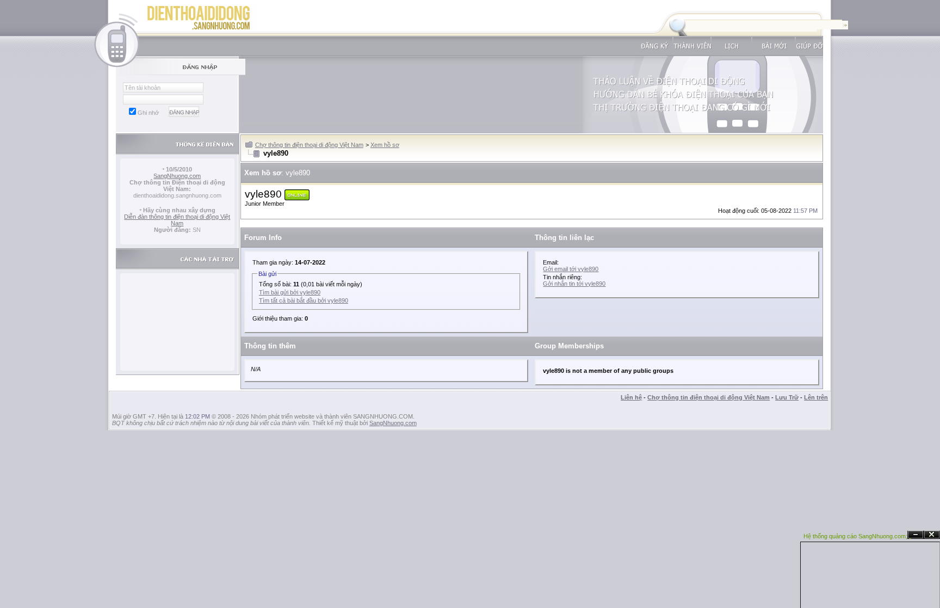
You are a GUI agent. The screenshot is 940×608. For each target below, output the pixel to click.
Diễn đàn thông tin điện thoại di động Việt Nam (177, 219)
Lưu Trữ (787, 397)
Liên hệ (631, 397)
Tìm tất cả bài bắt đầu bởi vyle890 (303, 300)
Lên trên (816, 397)
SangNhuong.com (177, 176)
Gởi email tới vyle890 (570, 269)
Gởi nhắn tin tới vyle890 (574, 283)
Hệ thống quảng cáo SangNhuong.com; (855, 536)
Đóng (932, 535)
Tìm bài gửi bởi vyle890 (289, 292)
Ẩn (915, 535)
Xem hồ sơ (384, 145)
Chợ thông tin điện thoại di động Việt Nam (309, 145)
